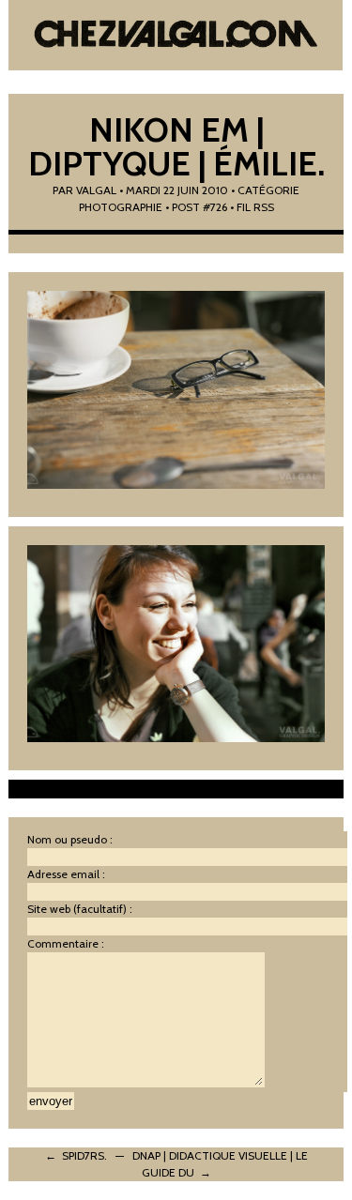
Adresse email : (66, 874)
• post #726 (196, 207)
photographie (120, 207)
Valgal (96, 190)
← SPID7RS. (76, 1155)
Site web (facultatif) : (79, 909)
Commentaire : (65, 943)
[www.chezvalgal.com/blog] (175, 37)
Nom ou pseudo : (70, 839)
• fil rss (252, 207)
